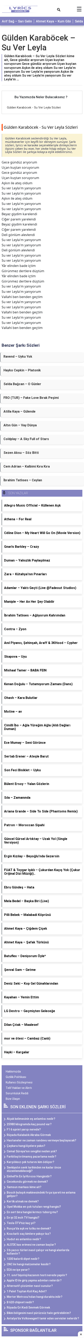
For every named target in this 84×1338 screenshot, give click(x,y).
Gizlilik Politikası (16, 1077)
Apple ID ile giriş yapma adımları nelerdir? (34, 1280)
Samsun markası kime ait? (24, 1187)
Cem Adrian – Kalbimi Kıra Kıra (26, 466)
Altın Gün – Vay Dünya (20, 425)
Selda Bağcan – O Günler (22, 384)
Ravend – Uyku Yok (17, 356)
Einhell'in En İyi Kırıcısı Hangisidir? (29, 1176)
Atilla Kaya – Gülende (19, 411)
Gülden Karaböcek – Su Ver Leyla (38, 42)
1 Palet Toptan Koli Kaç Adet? (27, 1291)
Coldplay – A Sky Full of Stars (26, 439)
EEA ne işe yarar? (18, 1269)
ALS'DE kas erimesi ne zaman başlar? (31, 1244)
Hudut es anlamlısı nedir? (24, 1239)
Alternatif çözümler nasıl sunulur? (30, 1285)
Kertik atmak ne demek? (23, 1201)
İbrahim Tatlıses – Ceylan (22, 480)
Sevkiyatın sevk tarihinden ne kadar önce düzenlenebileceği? (34, 1169)
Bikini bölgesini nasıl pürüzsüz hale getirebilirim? (39, 1313)
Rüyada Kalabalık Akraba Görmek (29, 1135)
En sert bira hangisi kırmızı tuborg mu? (32, 1212)
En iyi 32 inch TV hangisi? (23, 1217)
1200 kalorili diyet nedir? (23, 1258)
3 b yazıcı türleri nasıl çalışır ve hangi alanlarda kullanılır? (38, 1251)
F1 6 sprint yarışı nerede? (24, 1129)
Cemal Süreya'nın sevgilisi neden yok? (32, 1151)
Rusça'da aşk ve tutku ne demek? (29, 1228)
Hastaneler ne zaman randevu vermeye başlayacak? (41, 1140)
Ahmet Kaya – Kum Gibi (53, 21)
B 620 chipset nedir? (20, 1302)
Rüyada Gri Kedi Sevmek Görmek (28, 1307)
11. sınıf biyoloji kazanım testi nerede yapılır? (37, 1275)
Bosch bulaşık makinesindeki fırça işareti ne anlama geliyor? (41, 1194)
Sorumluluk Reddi (17, 1093)
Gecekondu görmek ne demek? (27, 1181)
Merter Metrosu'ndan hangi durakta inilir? (34, 1296)
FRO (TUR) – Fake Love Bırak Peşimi (31, 398)
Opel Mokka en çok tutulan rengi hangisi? (34, 1206)
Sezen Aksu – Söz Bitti (21, 453)
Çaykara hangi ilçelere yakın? (26, 1145)
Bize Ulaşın (13, 1098)
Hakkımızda (13, 1071)
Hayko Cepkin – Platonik (22, 370)
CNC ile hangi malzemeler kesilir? (29, 1264)
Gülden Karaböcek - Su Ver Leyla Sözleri (34, 107)
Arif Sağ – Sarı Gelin (17, 21)
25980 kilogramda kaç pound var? (29, 1124)
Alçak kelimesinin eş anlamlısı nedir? (31, 1118)
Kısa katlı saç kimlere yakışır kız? (29, 1233)
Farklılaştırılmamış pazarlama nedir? (31, 1156)
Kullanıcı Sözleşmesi (19, 1082)
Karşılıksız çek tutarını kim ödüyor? (30, 1162)
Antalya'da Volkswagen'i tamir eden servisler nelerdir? (43, 1318)
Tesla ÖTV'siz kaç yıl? (21, 1223)
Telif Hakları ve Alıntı (19, 1087)
